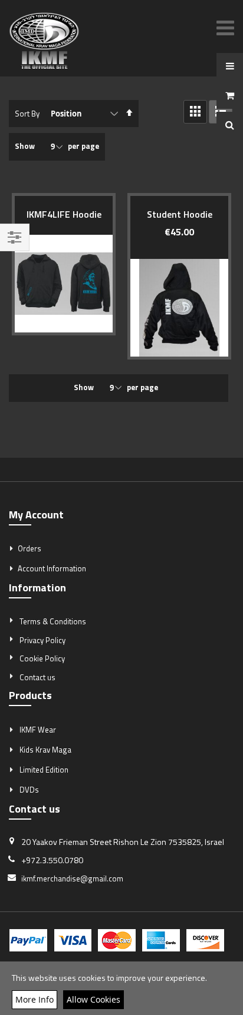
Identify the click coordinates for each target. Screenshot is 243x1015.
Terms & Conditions (52, 621)
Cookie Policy (42, 658)
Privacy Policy (42, 640)
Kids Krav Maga (45, 750)
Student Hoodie (179, 214)
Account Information (52, 568)
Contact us (37, 677)
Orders (29, 548)
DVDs (29, 790)
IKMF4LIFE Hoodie (64, 214)
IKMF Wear (37, 730)
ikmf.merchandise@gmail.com (72, 878)
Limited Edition (43, 770)
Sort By (27, 113)
